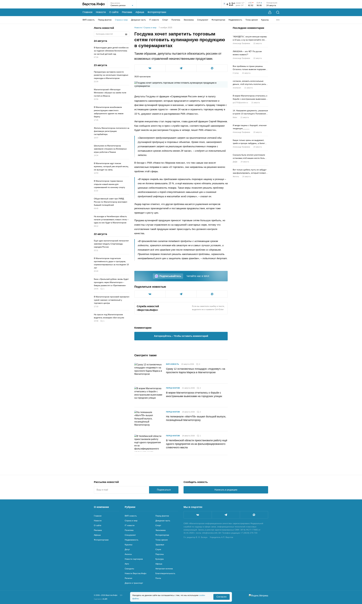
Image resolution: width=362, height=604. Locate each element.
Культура (159, 559)
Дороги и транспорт (134, 583)
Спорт (165, 20)
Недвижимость (235, 20)
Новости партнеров (134, 559)
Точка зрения (251, 20)
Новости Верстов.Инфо (135, 573)
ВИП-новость (89, 20)
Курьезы (265, 20)
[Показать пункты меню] (277, 20)
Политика (175, 20)
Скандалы (129, 568)
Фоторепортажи (156, 12)
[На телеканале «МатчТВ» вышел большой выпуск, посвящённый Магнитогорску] (148, 419)
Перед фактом (105, 20)
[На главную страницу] (94, 4)
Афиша (139, 12)
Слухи (158, 549)
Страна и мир (121, 20)
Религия (128, 578)
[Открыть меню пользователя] (269, 12)
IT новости (154, 20)
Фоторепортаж (218, 20)
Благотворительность (165, 573)
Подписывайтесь (170, 276)
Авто (127, 564)
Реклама (127, 12)
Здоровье (159, 544)
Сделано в (100, 599)
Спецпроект (202, 20)
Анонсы (128, 554)
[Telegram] (226, 514)
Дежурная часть (138, 20)
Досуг (127, 549)
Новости (101, 12)
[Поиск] (277, 12)
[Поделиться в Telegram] (181, 68)
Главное (87, 12)
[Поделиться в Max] (212, 68)
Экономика (189, 20)
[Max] (254, 514)
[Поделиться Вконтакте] (149, 68)
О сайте (113, 12)
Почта (158, 578)
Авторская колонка (164, 568)
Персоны (159, 554)
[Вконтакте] (198, 514)
